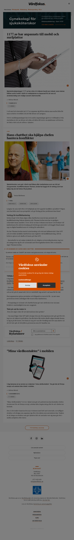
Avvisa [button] (27, 285)
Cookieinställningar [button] (24, 280)
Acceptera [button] (46, 285)
